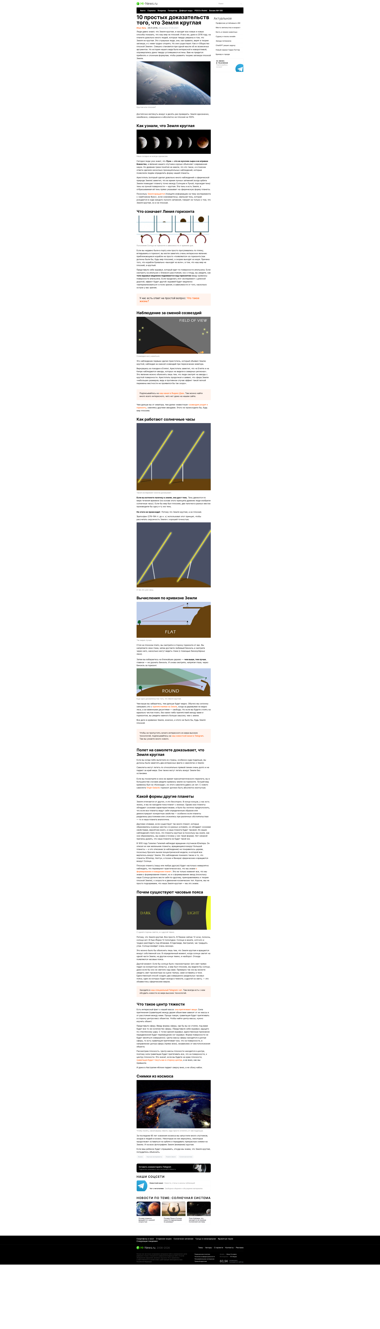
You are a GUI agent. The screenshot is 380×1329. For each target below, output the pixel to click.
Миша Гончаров (232, 1254)
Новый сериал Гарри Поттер (228, 50)
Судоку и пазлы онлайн (225, 36)
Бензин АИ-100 (216, 11)
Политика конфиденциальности (205, 1256)
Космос (140, 1157)
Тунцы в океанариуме (205, 1239)
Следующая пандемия (147, 1241)
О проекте (218, 1248)
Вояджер (162, 11)
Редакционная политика (202, 1254)
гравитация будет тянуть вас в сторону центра (159, 1060)
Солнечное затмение (183, 1239)
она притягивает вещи (186, 1009)
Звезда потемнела (223, 41)
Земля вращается (156, 194)
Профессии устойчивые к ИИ (228, 23)
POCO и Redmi (201, 11)
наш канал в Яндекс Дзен (171, 393)
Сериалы (151, 11)
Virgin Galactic (153, 787)
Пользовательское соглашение (204, 1259)
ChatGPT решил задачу (225, 45)
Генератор (172, 11)
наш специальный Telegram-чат (166, 990)
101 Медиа (233, 1256)
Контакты (229, 1248)
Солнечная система (185, 1157)
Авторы (208, 1248)
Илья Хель (141, 28)
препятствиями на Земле (165, 706)
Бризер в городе (223, 54)
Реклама (239, 1248)
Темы (200, 1248)
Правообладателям (201, 1261)
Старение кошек (164, 1239)
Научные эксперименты (154, 1157)
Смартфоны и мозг (145, 1239)
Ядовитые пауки (225, 1239)
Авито (142, 11)
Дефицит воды (186, 11)
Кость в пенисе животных (226, 32)
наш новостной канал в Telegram (187, 736)
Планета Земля (171, 1157)
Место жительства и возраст (228, 28)
